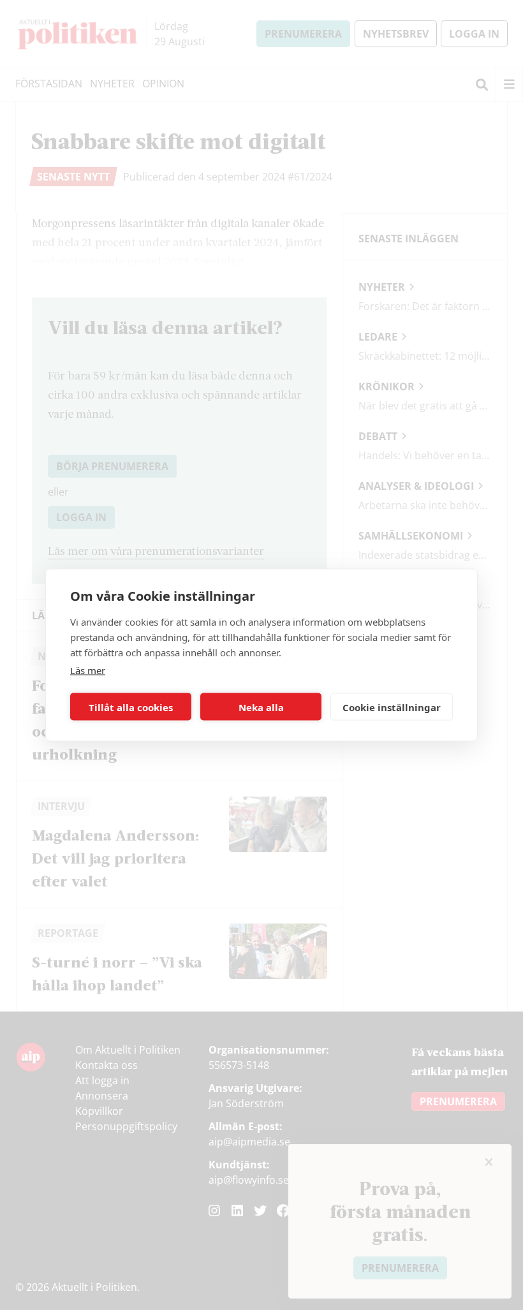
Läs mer (87, 670)
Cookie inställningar (392, 706)
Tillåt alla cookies (131, 706)
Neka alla (261, 706)
